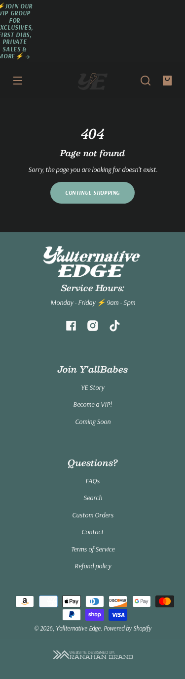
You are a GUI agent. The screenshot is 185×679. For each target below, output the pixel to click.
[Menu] (18, 80)
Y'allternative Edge (78, 628)
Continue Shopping (92, 192)
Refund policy (92, 565)
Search (92, 497)
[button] (145, 80)
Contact (92, 531)
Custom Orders (92, 514)
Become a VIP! (92, 404)
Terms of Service (92, 549)
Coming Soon (93, 421)
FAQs (92, 480)
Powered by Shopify (127, 628)
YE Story (92, 387)
